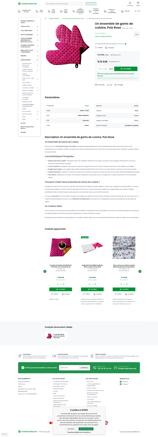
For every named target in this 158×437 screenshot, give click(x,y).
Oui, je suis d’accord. (85, 429)
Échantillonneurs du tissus (27, 21)
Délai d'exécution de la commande (59, 405)
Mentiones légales (58, 389)
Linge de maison (54, 18)
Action (23, 123)
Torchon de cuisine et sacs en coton (73, 18)
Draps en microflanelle (26, 74)
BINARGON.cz (136, 431)
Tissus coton (25, 26)
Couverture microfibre (25, 98)
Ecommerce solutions (126, 431)
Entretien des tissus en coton (95, 390)
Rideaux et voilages (27, 90)
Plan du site (46, 431)
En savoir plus (120, 44)
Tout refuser (70, 429)
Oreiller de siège (27, 85)
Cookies (55, 391)
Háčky (24, 119)
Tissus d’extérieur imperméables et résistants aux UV (26, 40)
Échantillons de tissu (59, 386)
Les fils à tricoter (27, 114)
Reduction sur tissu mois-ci (27, 127)
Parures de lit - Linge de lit (28, 79)
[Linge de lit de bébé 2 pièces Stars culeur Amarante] (92, 247)
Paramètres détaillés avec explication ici (79, 432)
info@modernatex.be (91, 4)
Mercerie (23, 56)
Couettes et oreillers (28, 88)
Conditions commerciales (60, 381)
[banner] (29, 3)
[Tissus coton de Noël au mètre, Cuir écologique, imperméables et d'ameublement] (45, 18)
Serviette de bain (27, 102)
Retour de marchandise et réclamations (60, 401)
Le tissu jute (90, 399)
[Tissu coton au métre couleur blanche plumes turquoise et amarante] (124, 247)
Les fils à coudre (91, 388)
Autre (137, 34)
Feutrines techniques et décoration (27, 46)
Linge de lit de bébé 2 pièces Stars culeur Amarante (92, 266)
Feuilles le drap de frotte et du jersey (27, 70)
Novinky (23, 132)
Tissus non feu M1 (92, 397)
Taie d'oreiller (26, 82)
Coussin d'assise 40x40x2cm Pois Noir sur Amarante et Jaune (61, 266)
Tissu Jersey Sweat (27, 30)
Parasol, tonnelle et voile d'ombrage (27, 94)
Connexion (84, 367)
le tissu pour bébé (92, 406)
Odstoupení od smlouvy (60, 384)
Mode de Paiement (58, 398)
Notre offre (90, 381)
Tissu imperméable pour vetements (94, 402)
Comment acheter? (59, 396)
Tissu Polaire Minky (27, 34)
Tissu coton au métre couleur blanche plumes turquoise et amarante (124, 266)
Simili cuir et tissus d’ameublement (27, 51)
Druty (23, 116)
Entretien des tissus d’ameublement (92, 393)
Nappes (24, 109)
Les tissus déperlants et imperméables (93, 384)
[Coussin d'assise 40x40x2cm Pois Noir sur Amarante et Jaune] (60, 247)
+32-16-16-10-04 (91, 3)
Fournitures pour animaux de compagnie (27, 65)
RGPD (54, 393)
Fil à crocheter (26, 111)
